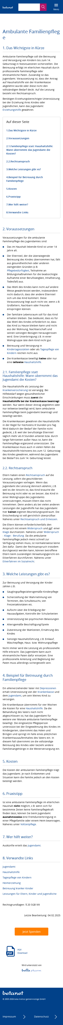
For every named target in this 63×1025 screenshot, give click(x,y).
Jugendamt (15, 695)
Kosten (12, 188)
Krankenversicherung (15, 390)
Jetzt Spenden (32, 932)
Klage (6, 532)
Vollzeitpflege (28, 824)
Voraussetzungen (18, 138)
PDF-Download (22, 951)
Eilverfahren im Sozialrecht (18, 561)
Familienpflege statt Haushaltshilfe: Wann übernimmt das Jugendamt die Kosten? (29, 149)
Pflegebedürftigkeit (18, 270)
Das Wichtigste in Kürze (22, 130)
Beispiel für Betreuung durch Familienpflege (24, 178)
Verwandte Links (18, 212)
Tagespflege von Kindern (17, 877)
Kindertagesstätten (18, 349)
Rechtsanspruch (20, 161)
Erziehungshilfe (12, 109)
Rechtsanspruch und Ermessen (38, 519)
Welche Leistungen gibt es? (24, 169)
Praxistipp (14, 196)
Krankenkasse (46, 691)
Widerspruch (35, 528)
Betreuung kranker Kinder (18, 888)
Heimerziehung (12, 883)
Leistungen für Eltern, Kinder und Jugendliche (30, 893)
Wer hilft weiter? (18, 204)
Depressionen (48, 688)
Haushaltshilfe (32, 362)
